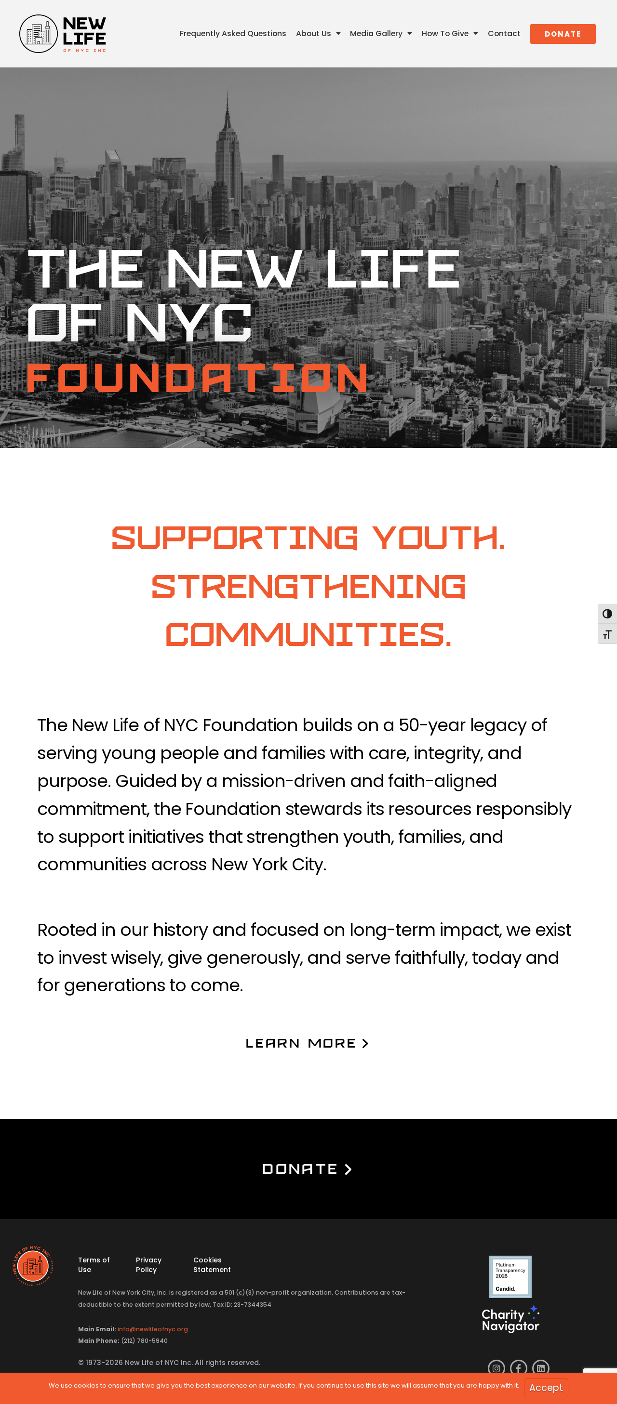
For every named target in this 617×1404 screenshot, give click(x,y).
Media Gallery (376, 33)
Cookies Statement (212, 1264)
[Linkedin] (541, 1368)
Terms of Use (94, 1264)
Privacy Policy (148, 1264)
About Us (313, 33)
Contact (504, 33)
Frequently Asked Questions (233, 33)
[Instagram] (496, 1368)
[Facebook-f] (518, 1368)
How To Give (445, 33)
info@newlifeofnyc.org (153, 1329)
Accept (546, 1387)
